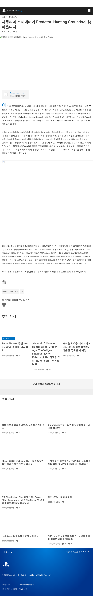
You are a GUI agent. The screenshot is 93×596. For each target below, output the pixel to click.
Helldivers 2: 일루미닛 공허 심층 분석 (20, 536)
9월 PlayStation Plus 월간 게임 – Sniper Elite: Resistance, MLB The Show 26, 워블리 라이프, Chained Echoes (23, 500)
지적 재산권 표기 (9, 589)
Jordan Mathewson (17, 93)
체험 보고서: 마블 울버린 (60, 497)
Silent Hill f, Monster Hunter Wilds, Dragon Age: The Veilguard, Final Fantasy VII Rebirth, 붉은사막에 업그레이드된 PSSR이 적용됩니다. (46, 354)
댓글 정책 (23, 589)
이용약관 (6, 584)
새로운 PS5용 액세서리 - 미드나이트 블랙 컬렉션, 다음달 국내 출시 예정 (76, 347)
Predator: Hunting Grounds (10, 291)
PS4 (22, 291)
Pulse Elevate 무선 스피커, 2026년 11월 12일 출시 (15, 347)
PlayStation (14, 10)
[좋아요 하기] (17, 355)
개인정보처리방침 (27, 584)
